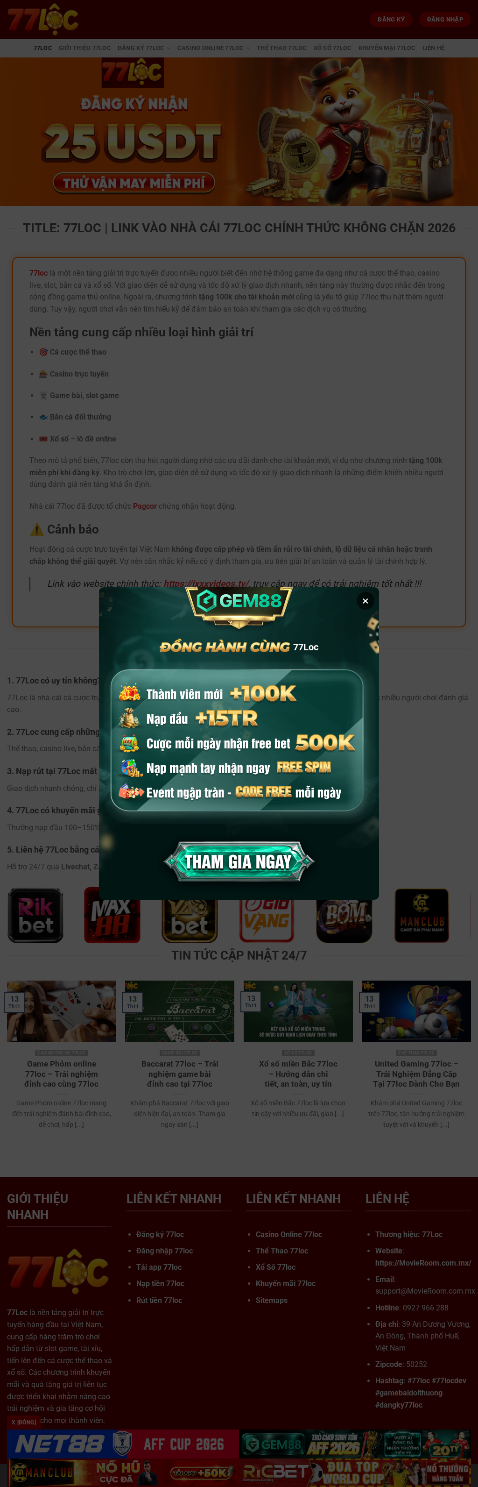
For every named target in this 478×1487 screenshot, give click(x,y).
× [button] (365, 601)
